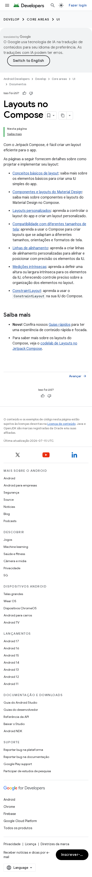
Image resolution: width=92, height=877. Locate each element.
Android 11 (11, 684)
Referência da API (16, 717)
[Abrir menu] (7, 5)
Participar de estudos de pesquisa (27, 771)
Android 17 (11, 641)
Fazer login (78, 5)
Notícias (9, 507)
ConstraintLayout (27, 291)
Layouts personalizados (32, 211)
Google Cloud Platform (20, 821)
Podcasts (10, 521)
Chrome (9, 807)
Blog (7, 514)
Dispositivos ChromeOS (20, 608)
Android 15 (11, 655)
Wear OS (10, 601)
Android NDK (13, 731)
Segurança (11, 492)
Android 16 (11, 648)
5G (6, 575)
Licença (30, 844)
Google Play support (18, 764)
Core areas (38, 19)
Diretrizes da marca (55, 844)
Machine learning (16, 547)
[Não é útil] (31, 93)
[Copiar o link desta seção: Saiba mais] (35, 315)
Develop (12, 19)
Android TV (11, 622)
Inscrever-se (72, 855)
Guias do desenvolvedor (21, 710)
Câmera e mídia (15, 561)
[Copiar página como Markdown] (63, 115)
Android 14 (11, 662)
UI (58, 19)
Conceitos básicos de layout (36, 173)
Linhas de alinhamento (30, 248)
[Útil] (24, 93)
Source (9, 500)
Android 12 (11, 677)
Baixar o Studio (14, 724)
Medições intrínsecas (29, 267)
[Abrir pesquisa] (52, 5)
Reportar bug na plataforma (23, 750)
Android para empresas (20, 485)
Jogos (8, 540)
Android (9, 478)
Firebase (10, 814)
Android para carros (18, 615)
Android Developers (16, 79)
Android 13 (11, 670)
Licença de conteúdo (61, 424)
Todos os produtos (18, 828)
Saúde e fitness (14, 554)
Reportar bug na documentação (26, 757)
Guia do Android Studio (20, 703)
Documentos (17, 84)
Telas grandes (13, 594)
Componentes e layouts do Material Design (47, 192)
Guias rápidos (60, 324)
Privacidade (12, 568)
